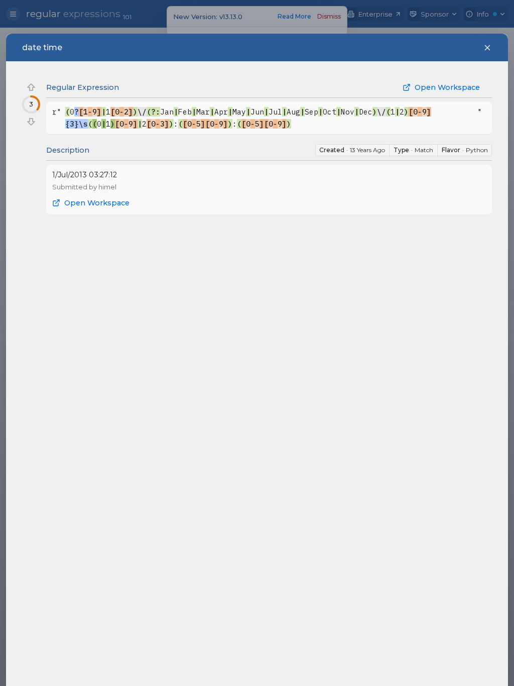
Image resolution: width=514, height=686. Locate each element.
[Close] (487, 48)
